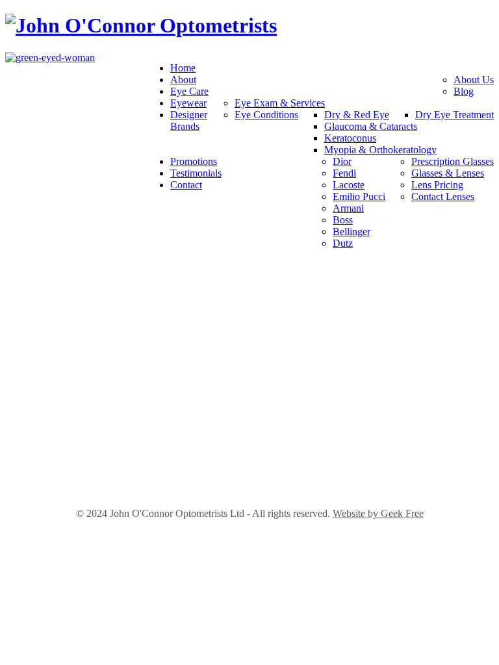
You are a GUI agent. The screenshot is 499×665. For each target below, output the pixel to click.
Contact (186, 184)
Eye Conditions (266, 114)
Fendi (344, 173)
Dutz (343, 243)
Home (183, 67)
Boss (343, 219)
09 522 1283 (249, 356)
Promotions (193, 161)
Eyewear (188, 102)
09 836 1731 (249, 474)
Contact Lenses (442, 196)
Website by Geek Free (378, 513)
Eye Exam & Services (280, 102)
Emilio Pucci (359, 196)
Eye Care (189, 91)
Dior (342, 161)
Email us (249, 370)
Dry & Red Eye (356, 114)
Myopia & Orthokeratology (380, 149)
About (183, 79)
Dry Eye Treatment (454, 114)
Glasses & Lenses (447, 173)
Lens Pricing (437, 184)
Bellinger (351, 231)
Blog (464, 91)
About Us (474, 79)
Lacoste (349, 184)
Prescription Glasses (452, 161)
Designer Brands (188, 120)
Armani (348, 208)
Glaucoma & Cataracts (370, 126)
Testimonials (196, 173)
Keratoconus (350, 138)
